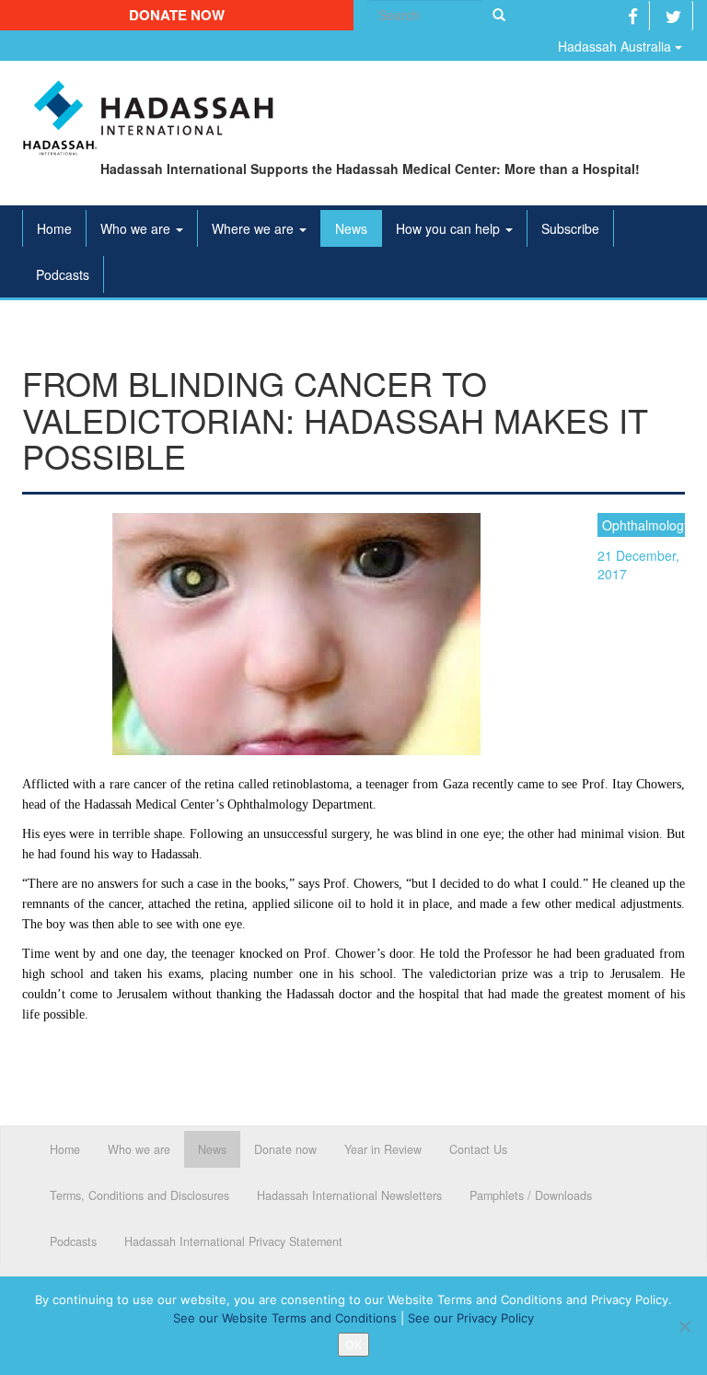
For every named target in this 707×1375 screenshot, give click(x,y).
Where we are (254, 228)
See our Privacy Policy (471, 1318)
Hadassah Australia (616, 46)
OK (353, 1344)
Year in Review (383, 1149)
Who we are (137, 228)
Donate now (177, 15)
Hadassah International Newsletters (349, 1195)
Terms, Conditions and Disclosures (139, 1195)
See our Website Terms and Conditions (285, 1318)
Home (54, 228)
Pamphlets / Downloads (530, 1195)
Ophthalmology (643, 525)
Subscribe (570, 228)
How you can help (450, 228)
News (351, 228)
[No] (684, 1326)
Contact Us (478, 1149)
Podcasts (62, 274)
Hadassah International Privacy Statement (233, 1241)
